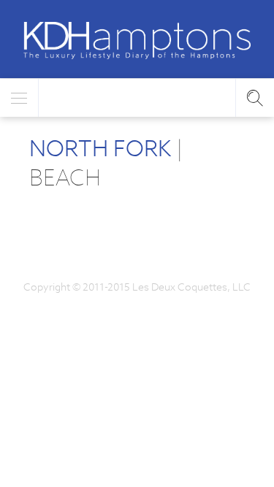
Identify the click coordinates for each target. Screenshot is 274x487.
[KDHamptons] (137, 40)
